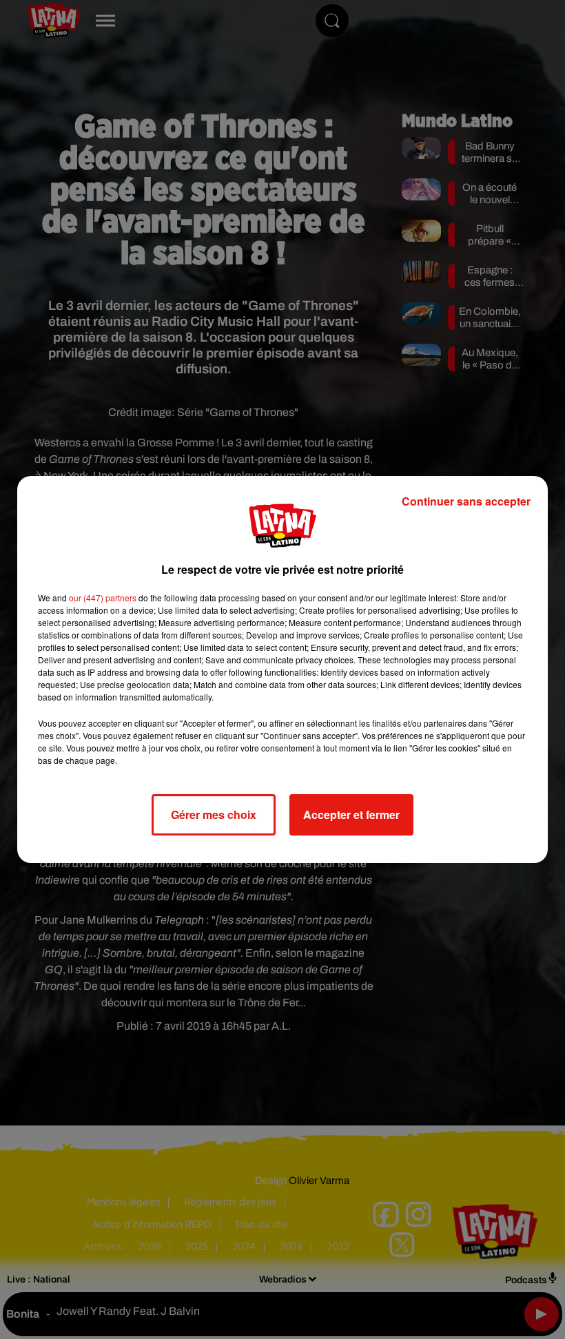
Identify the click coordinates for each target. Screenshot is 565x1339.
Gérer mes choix (213, 814)
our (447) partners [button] (102, 597)
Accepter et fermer (351, 814)
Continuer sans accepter (466, 501)
